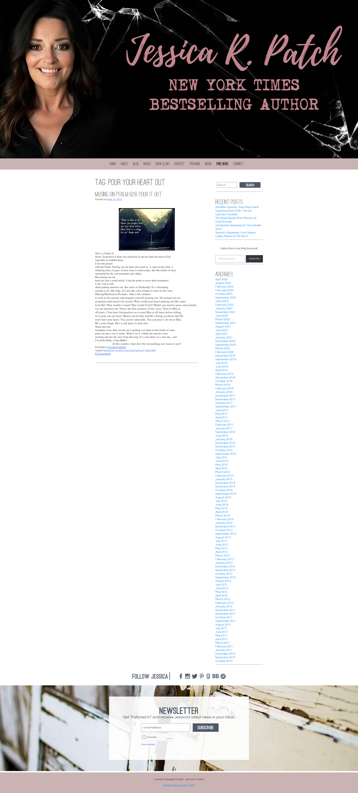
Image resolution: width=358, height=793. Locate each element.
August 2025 (223, 283)
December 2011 (225, 610)
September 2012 (225, 577)
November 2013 (225, 526)
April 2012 (221, 595)
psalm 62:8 (150, 350)
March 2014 (222, 515)
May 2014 (221, 508)
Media (208, 163)
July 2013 (221, 541)
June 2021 (221, 330)
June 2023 (221, 301)
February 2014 (224, 519)
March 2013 (222, 555)
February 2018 (224, 388)
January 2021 (223, 337)
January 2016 (223, 439)
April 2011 (221, 639)
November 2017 (225, 399)
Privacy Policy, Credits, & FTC (179, 785)
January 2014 (223, 523)
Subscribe (254, 258)
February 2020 (224, 352)
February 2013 (224, 559)
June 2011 (221, 632)
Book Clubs (162, 163)
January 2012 (223, 606)
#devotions (108, 350)
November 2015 (225, 446)
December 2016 (225, 432)
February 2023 (224, 304)
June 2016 (221, 435)
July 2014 (221, 501)
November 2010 (225, 657)
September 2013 (225, 533)
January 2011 (223, 650)
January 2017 (223, 428)
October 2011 (223, 617)
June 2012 (221, 588)
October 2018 (223, 381)
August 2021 (223, 326)
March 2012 (222, 599)
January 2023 (223, 308)
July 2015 (221, 457)
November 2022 (225, 312)
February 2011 (224, 646)
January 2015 (223, 479)
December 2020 (225, 341)
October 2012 (223, 573)
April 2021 (221, 334)
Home (113, 163)
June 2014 (221, 504)
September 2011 (225, 621)
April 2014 (221, 512)
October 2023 (223, 294)
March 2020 (222, 348)
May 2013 (221, 548)
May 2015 (221, 464)
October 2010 (223, 661)
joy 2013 (119, 350)
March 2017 (222, 421)
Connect (238, 163)
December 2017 (225, 395)
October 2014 (223, 490)
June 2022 (221, 315)
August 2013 (223, 537)
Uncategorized (116, 347)
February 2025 (224, 286)
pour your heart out (134, 350)
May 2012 (221, 592)
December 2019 (225, 355)
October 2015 (223, 450)
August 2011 (223, 624)
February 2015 (224, 475)
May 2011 (221, 635)
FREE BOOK (222, 163)
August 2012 (223, 581)
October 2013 (223, 530)
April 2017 (221, 417)
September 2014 (225, 493)
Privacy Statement (148, 744)
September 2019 (225, 359)
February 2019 (224, 374)
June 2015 (221, 461)
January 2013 (223, 563)
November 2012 (225, 570)
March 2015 (222, 472)
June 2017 (221, 410)
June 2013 (221, 544)
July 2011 (221, 628)
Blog (136, 163)
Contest (179, 163)
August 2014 (223, 497)
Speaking (194, 163)
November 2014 (225, 486)
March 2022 (222, 319)
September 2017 (225, 406)
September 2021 (225, 323)
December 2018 (225, 377)
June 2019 (221, 366)
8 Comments (103, 353)
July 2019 (221, 363)
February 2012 (224, 602)
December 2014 (225, 483)
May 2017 (221, 414)
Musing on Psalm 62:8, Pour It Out (128, 194)
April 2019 (221, 370)
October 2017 (223, 403)
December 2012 (225, 566)
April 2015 (221, 468)
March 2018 (222, 384)
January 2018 (223, 392)
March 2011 (222, 642)
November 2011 (225, 613)
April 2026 (221, 279)
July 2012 (221, 584)
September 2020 (225, 344)
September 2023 (225, 297)
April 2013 (221, 552)
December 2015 (225, 443)
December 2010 (225, 653)
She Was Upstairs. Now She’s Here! (237, 207)
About (124, 163)
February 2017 (224, 424)
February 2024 (224, 290)
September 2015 (225, 453)
